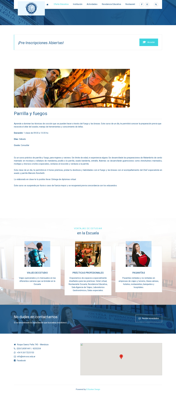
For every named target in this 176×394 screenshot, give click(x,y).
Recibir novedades (150, 318)
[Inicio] (48, 4)
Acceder (151, 42)
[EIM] (31, 8)
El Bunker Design (93, 389)
